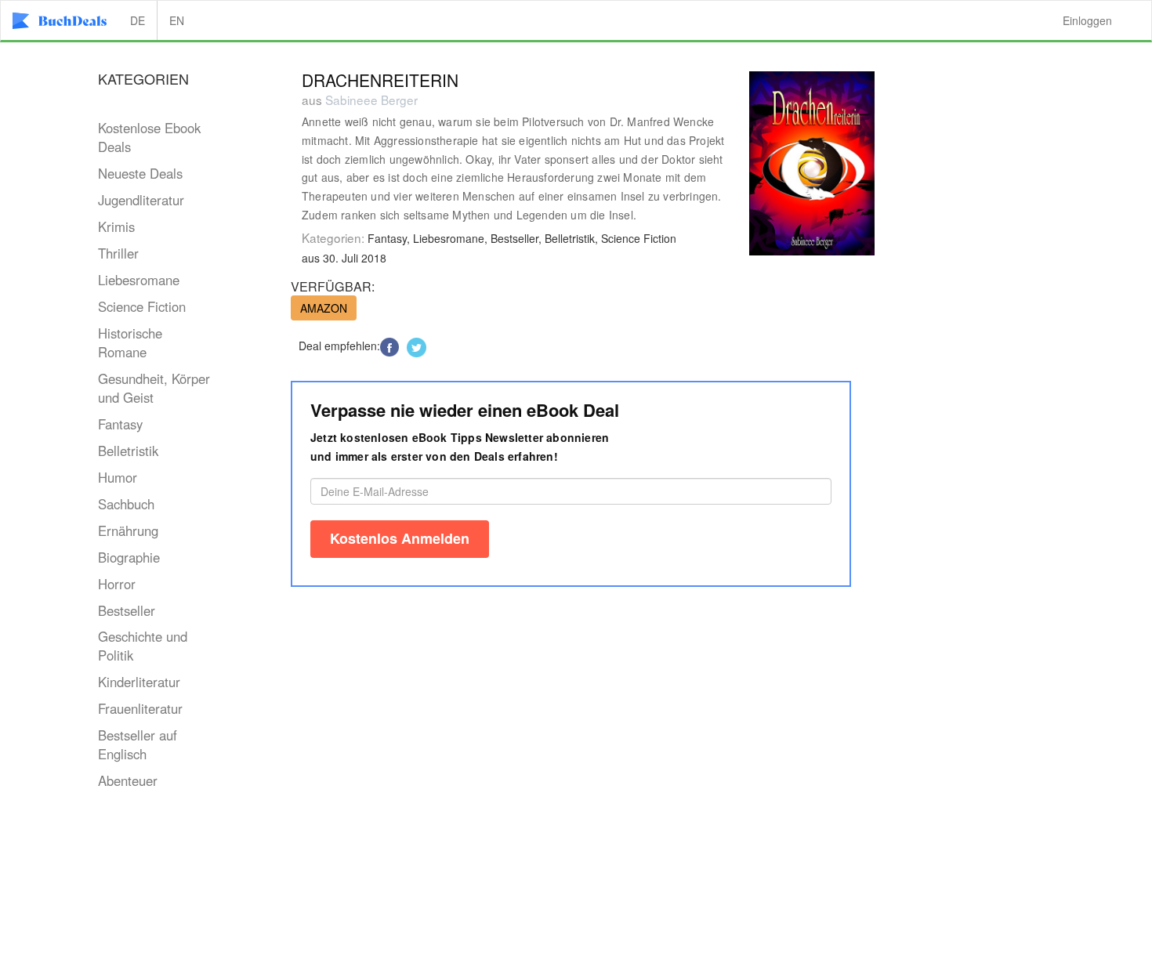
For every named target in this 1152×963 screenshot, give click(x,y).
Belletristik (128, 450)
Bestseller (126, 610)
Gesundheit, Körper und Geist (154, 388)
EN (176, 20)
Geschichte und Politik (142, 645)
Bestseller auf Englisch (137, 744)
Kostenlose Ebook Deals (149, 137)
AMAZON (323, 308)
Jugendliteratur (141, 199)
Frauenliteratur (140, 708)
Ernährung (128, 530)
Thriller (118, 253)
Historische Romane (130, 342)
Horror (117, 583)
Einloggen (1087, 20)
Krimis (116, 226)
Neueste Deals (140, 173)
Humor (117, 477)
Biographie (129, 557)
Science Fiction (142, 306)
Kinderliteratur (139, 681)
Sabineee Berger (371, 99)
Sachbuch (126, 503)
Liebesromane (138, 279)
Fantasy (120, 424)
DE (137, 20)
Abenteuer (128, 780)
